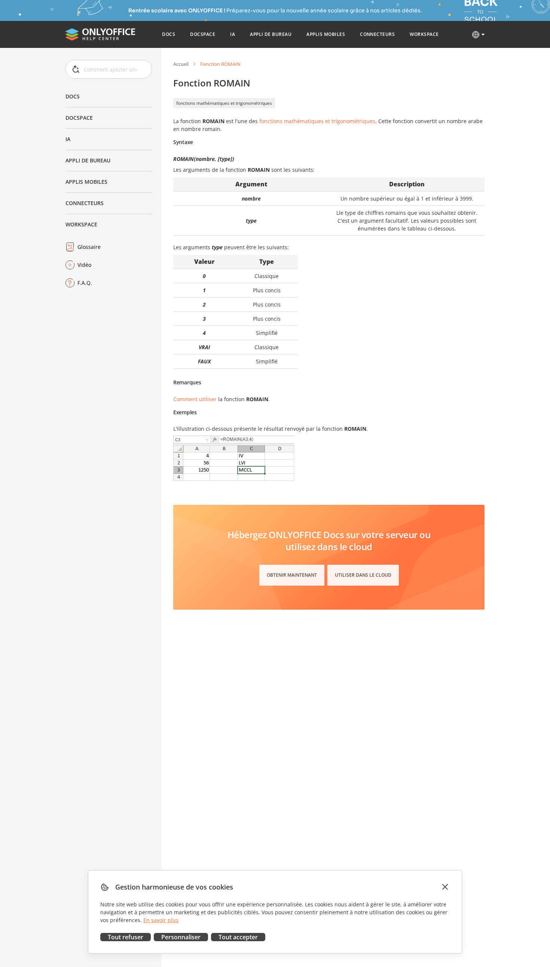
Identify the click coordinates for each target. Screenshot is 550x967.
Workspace (81, 224)
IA (67, 139)
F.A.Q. (84, 282)
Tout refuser (125, 937)
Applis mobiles (86, 181)
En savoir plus (160, 920)
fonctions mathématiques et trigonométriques (224, 103)
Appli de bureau (87, 160)
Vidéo (84, 264)
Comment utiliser (195, 399)
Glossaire (89, 246)
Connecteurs (84, 203)
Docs (72, 96)
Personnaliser (181, 937)
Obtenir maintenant (292, 575)
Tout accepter (238, 937)
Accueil (181, 64)
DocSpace (79, 117)
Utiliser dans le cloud (363, 575)
